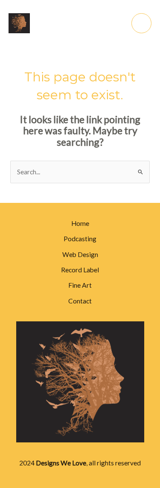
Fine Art (80, 285)
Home (80, 223)
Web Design (80, 254)
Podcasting (80, 239)
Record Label (80, 270)
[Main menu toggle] (141, 23)
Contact (80, 301)
